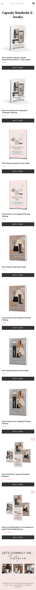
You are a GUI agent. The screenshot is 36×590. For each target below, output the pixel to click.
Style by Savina (18, 3)
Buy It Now (18, 68)
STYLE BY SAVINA (17, 583)
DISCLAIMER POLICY (19, 585)
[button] (7, 568)
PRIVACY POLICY (9, 585)
